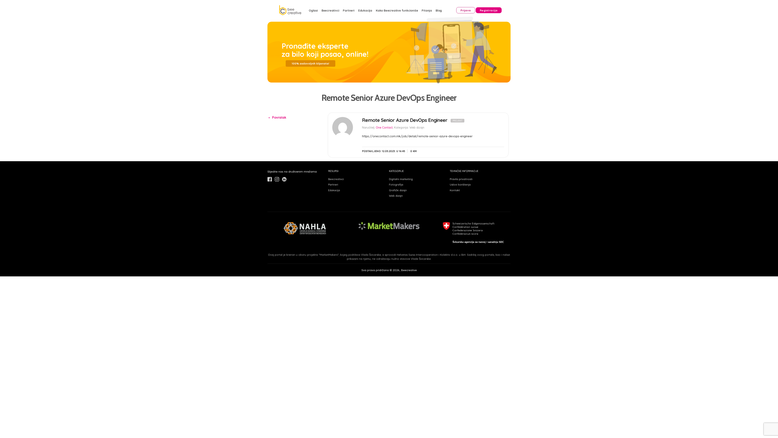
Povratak (278, 117)
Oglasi (313, 10)
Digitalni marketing (401, 179)
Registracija (489, 10)
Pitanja (427, 10)
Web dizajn (396, 195)
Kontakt (455, 190)
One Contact (384, 127)
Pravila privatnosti (461, 179)
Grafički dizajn (398, 190)
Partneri (348, 10)
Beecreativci (330, 10)
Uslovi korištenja (460, 184)
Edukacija (365, 10)
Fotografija (396, 184)
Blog (439, 10)
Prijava (466, 10)
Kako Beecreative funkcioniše (397, 10)
